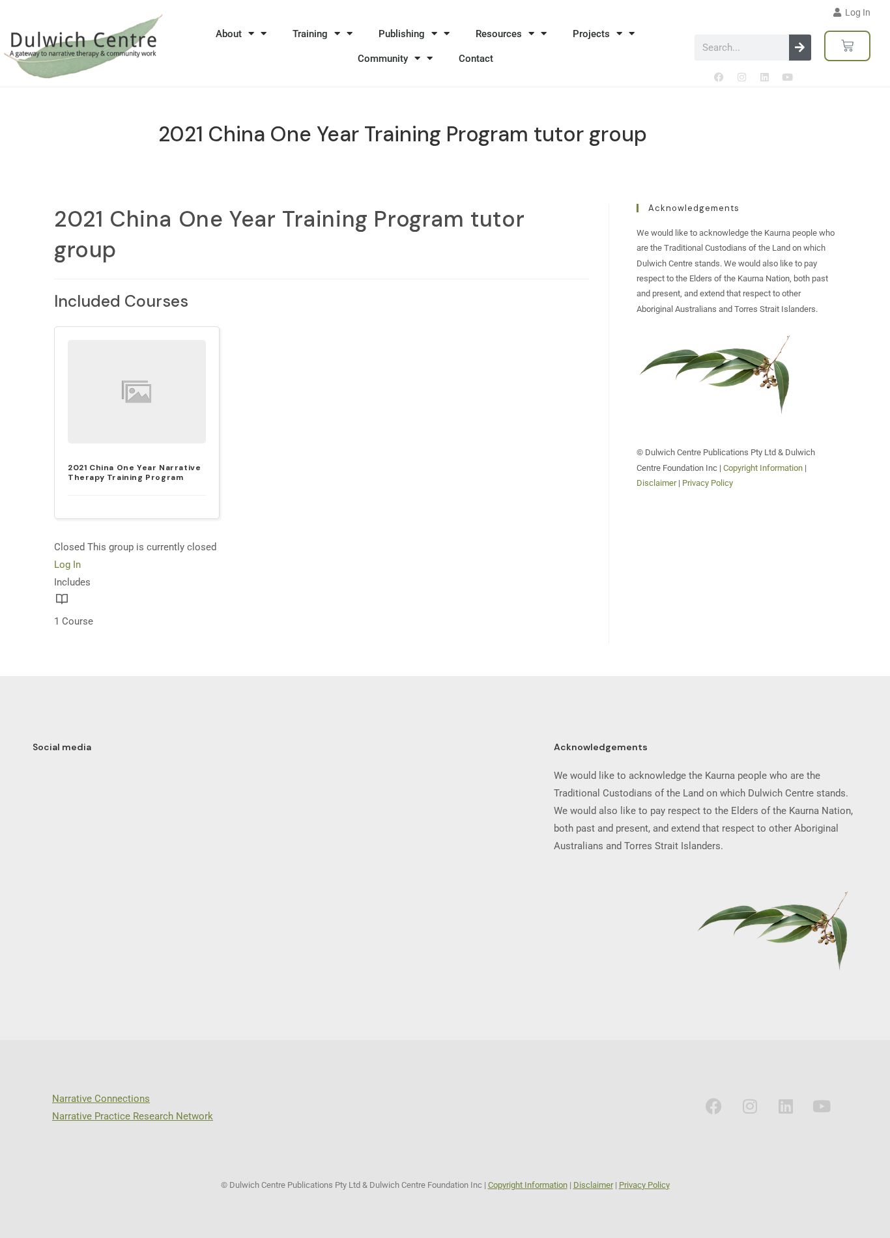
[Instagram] (741, 77)
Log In (67, 564)
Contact (476, 58)
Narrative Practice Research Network (132, 1116)
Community (383, 58)
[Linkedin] (764, 77)
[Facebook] (718, 77)
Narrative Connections (101, 1098)
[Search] (800, 48)
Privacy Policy (707, 483)
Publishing (402, 34)
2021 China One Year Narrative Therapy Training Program (134, 472)
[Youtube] (787, 77)
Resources (499, 34)
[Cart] (847, 46)
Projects (591, 34)
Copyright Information (764, 468)
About (229, 34)
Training (310, 34)
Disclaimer (656, 483)
